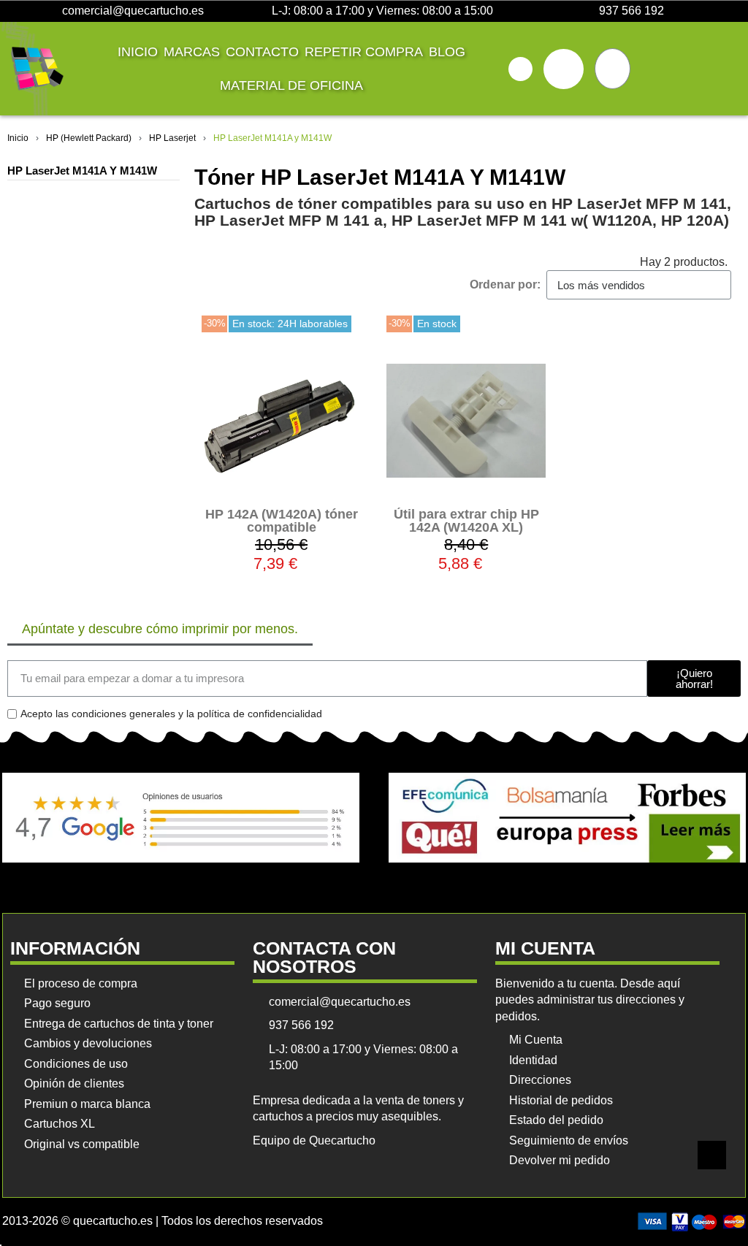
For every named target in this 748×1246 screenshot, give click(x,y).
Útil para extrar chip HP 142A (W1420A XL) (466, 521)
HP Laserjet (172, 138)
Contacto (262, 52)
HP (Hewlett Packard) (88, 138)
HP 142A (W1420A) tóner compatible (281, 521)
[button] (520, 69)
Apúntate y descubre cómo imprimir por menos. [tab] (160, 629)
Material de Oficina (291, 85)
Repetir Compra (364, 52)
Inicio (138, 52)
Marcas (192, 52)
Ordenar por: (505, 284)
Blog (447, 52)
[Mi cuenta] (563, 69)
